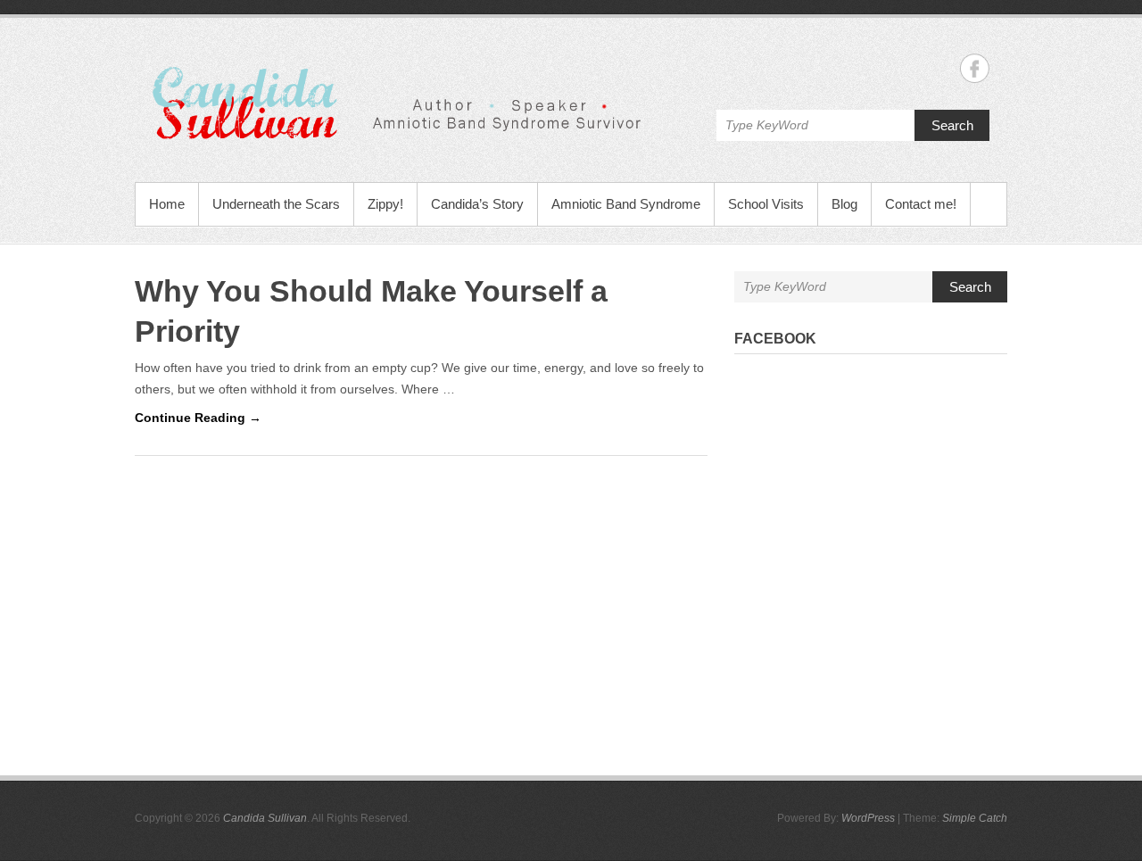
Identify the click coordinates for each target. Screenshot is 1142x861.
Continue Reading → (198, 417)
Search (952, 125)
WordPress (868, 818)
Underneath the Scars (276, 203)
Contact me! (920, 203)
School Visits (766, 203)
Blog (844, 203)
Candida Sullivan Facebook (974, 68)
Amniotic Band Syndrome (625, 203)
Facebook (775, 338)
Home (167, 203)
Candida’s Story (477, 203)
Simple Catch (974, 818)
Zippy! (385, 203)
